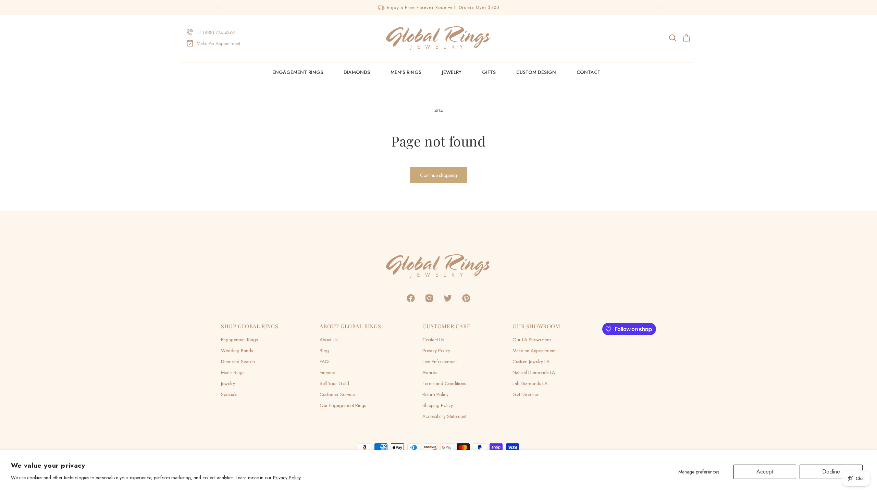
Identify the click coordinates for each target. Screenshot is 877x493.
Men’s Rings (232, 372)
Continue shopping (438, 175)
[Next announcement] (658, 7)
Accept (764, 472)
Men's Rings (406, 72)
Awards (429, 372)
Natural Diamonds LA (533, 372)
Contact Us (433, 339)
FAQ (324, 361)
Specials (229, 394)
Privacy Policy (436, 350)
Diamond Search (238, 361)
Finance (327, 372)
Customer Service (337, 394)
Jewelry (451, 72)
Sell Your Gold (334, 383)
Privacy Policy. (287, 477)
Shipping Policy (437, 405)
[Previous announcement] (218, 7)
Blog (324, 350)
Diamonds (357, 72)
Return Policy (435, 394)
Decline (831, 472)
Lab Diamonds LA (529, 383)
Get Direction (526, 394)
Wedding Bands (237, 350)
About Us (328, 339)
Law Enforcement (439, 361)
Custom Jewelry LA (530, 361)
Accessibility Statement (444, 416)
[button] (673, 38)
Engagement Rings (297, 72)
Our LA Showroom (531, 339)
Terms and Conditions (444, 383)
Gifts (489, 72)
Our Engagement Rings (343, 405)
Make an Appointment (533, 350)
